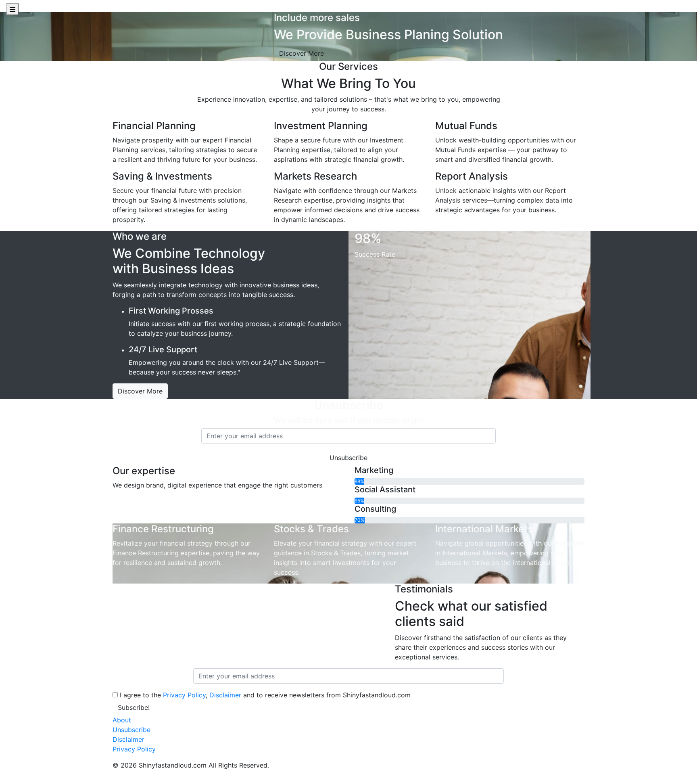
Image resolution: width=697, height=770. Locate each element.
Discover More (301, 53)
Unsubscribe (131, 730)
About (122, 720)
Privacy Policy (184, 695)
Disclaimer (225, 695)
